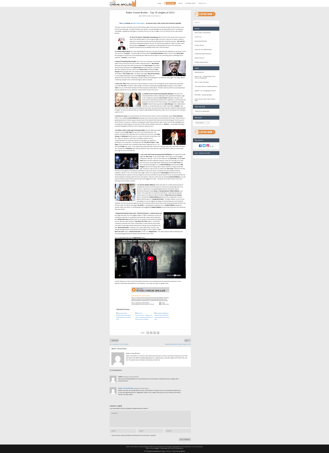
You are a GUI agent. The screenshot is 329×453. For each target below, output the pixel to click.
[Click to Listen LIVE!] (205, 16)
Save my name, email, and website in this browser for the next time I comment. (134, 435)
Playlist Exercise (199, 58)
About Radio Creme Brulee (202, 32)
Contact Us (202, 3)
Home (159, 3)
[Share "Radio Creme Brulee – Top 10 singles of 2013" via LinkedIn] (158, 333)
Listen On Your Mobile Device (203, 49)
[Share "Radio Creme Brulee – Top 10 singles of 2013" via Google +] (154, 333)
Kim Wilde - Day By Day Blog (203, 95)
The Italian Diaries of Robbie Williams (206, 86)
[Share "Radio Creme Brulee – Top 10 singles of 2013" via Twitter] (151, 333)
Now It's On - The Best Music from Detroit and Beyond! (205, 77)
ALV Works (182, 451)
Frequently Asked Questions (203, 53)
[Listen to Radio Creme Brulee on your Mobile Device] (164, 303)
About (181, 3)
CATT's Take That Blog (201, 82)
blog (123, 23)
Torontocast (175, 446)
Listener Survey (190, 3)
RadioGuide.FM (199, 72)
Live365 (156, 448)
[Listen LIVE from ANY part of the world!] (150, 291)
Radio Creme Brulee (152, 16)
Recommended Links (201, 41)
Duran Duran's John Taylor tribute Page (205, 99)
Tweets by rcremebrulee (202, 111)
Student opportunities (201, 62)
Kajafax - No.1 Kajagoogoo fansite (205, 90)
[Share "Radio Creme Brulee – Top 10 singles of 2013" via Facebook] (148, 333)
